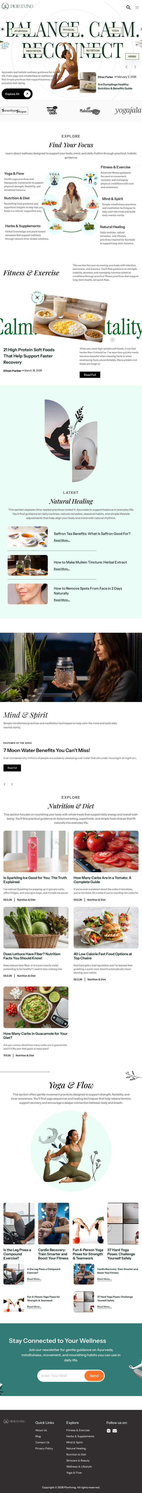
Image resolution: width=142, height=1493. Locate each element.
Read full (12, 767)
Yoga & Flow (14, 173)
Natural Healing (112, 227)
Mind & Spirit (112, 199)
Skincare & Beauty (78, 1460)
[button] (137, 7)
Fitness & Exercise (115, 167)
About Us (41, 1430)
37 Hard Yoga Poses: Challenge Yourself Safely (121, 1254)
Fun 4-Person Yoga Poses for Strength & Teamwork (88, 1254)
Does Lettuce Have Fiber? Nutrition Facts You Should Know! (31, 956)
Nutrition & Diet (17, 198)
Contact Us (42, 1442)
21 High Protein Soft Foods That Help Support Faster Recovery (29, 356)
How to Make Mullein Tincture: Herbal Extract (90, 562)
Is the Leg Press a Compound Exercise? (17, 1254)
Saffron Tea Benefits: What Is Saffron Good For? (92, 534)
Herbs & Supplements (23, 226)
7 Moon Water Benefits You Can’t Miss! (46, 750)
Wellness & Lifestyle (79, 1466)
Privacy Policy (44, 1448)
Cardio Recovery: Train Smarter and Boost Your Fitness (53, 1254)
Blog (38, 1436)
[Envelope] (115, 1431)
